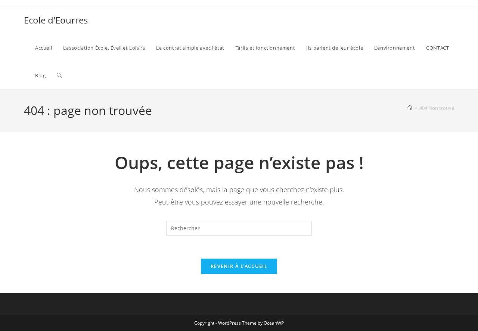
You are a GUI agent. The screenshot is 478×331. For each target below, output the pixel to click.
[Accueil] (409, 107)
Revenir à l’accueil (239, 266)
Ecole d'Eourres (56, 20)
